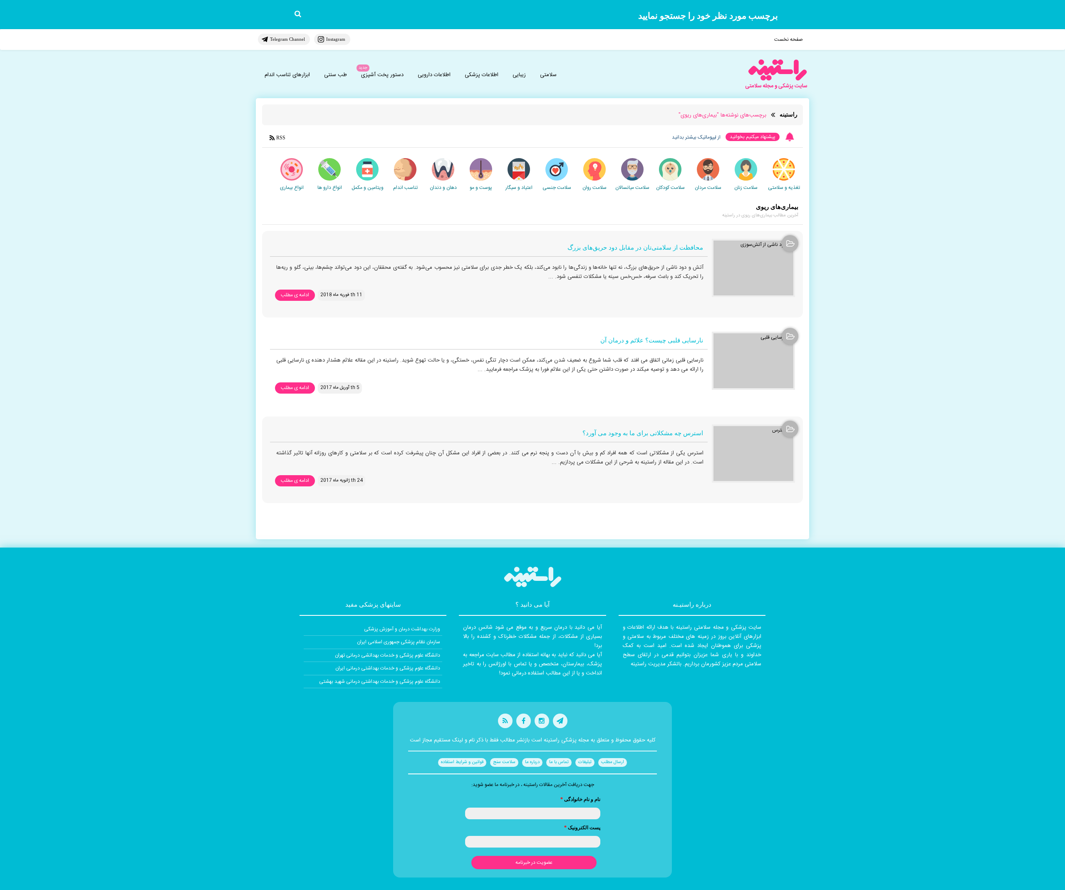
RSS (280, 138)
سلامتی (548, 74)
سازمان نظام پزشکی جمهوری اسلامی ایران (398, 642)
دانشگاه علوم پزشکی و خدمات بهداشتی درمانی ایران (387, 668)
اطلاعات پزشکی (481, 74)
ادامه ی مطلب (295, 295)
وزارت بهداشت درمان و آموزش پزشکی (402, 629)
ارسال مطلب (612, 762)
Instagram (335, 39)
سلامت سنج (504, 762)
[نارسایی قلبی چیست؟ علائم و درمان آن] (753, 360)
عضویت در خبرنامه (533, 862)
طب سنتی (335, 74)
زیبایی (519, 74)
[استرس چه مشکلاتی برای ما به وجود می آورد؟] (753, 453)
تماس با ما (559, 762)
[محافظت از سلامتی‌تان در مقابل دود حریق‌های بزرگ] (753, 267)
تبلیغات (585, 762)
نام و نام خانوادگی (580, 799)
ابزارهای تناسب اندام (287, 74)
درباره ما (532, 762)
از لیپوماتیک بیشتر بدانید (696, 137)
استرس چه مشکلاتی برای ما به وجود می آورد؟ (642, 433)
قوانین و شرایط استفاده (462, 762)
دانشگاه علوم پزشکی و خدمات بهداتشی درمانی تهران (387, 655)
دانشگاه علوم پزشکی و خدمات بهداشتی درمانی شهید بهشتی (379, 681)
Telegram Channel (287, 39)
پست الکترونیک (582, 828)
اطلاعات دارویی (434, 74)
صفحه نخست (788, 39)
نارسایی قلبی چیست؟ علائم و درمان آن (651, 340)
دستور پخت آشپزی (382, 74)
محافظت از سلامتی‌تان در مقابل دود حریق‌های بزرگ (635, 247)
